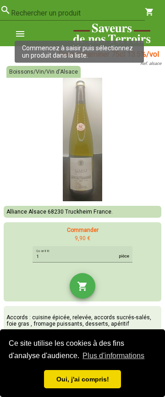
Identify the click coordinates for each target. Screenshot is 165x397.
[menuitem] (23, 33)
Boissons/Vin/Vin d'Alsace (43, 72)
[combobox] (78, 13)
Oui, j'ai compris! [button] (82, 379)
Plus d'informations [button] (113, 355)
